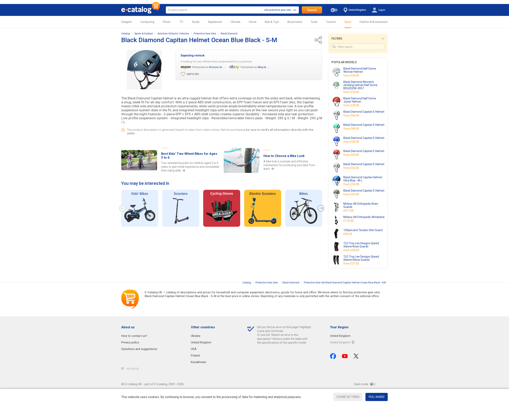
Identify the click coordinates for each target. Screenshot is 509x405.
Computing (147, 21)
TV (181, 21)
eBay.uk (261, 67)
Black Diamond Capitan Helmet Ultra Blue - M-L (362, 179)
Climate (235, 21)
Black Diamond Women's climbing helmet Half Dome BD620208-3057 (360, 85)
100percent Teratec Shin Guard (363, 230)
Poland (195, 355)
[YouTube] (345, 356)
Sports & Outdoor (143, 33)
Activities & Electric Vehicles (173, 33)
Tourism (331, 21)
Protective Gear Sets (205, 33)
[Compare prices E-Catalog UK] (140, 10)
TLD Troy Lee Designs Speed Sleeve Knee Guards (361, 245)
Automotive (294, 21)
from (351, 75)
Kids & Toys (272, 21)
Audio (196, 21)
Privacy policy (130, 342)
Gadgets (126, 21)
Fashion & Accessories (374, 21)
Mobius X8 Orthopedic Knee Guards (360, 205)
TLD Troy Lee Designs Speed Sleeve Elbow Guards (361, 258)
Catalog (125, 33)
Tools (314, 21)
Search (312, 10)
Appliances (215, 21)
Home (252, 21)
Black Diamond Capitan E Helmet (363, 111)
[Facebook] (333, 356)
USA (193, 349)
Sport (347, 21)
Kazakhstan (198, 362)
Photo (166, 21)
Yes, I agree (376, 396)
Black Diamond (229, 33)
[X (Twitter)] (356, 356)
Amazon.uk (215, 67)
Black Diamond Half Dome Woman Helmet (359, 70)
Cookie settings (347, 396)
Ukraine (195, 336)
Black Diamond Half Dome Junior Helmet (359, 100)
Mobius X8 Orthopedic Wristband (363, 217)
